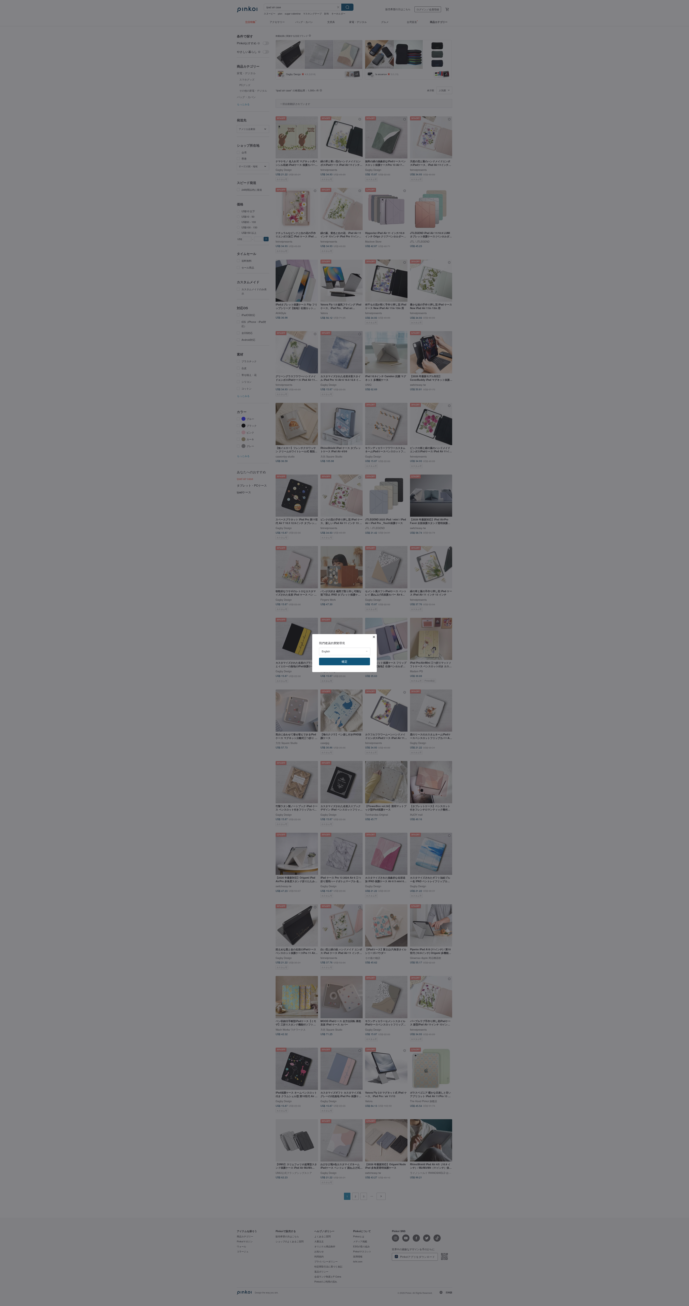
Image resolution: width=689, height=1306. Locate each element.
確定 (344, 661)
